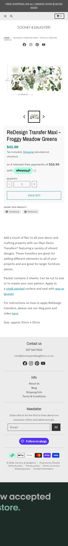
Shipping (28, 152)
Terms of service (51, 465)
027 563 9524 (34, 350)
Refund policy (15, 465)
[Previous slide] (24, 116)
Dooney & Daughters (25, 462)
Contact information (43, 468)
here (15, 313)
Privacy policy (33, 465)
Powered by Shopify (49, 462)
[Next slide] (43, 116)
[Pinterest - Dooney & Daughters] (37, 44)
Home (7, 38)
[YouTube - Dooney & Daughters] (43, 44)
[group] (34, 117)
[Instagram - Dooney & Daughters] (30, 44)
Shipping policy (22, 468)
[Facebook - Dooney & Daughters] (24, 44)
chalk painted (15, 288)
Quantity (12, 178)
